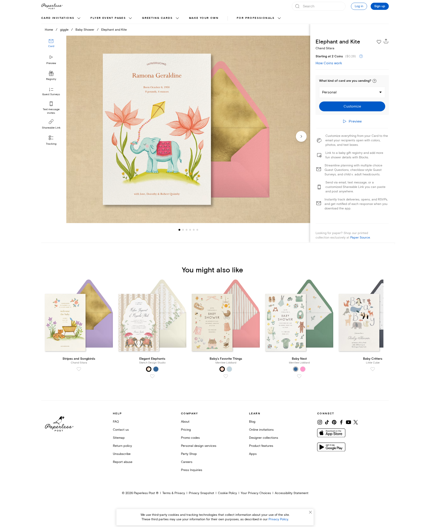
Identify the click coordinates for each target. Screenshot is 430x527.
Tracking (51, 144)
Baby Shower (84, 30)
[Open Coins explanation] (361, 56)
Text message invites (51, 111)
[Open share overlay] (386, 41)
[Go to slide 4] (186, 230)
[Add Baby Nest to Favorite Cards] (299, 376)
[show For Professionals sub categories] (279, 18)
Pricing (186, 430)
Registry (51, 79)
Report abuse (122, 462)
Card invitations (57, 18)
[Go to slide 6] (194, 230)
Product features (261, 446)
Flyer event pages (108, 18)
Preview (51, 63)
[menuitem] (61, 18)
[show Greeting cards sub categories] (177, 18)
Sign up (379, 6)
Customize (352, 106)
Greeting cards (157, 18)
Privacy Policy (278, 519)
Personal (329, 92)
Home (49, 30)
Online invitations (261, 430)
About (185, 422)
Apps (253, 454)
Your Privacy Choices (256, 493)
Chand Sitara (325, 48)
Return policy (122, 446)
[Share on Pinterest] (334, 422)
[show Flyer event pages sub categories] (130, 18)
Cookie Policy (227, 493)
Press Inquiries (191, 470)
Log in (359, 6)
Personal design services (198, 446)
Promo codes (190, 438)
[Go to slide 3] (183, 230)
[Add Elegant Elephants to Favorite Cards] (152, 376)
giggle (64, 30)
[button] (374, 81)
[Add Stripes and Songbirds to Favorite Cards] (79, 369)
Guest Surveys (51, 94)
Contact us (121, 430)
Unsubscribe (122, 454)
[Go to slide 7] (197, 230)
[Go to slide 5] (190, 230)
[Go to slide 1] (179, 230)
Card (51, 46)
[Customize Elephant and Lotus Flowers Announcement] (188, 129)
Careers (186, 462)
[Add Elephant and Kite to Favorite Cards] (379, 42)
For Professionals (256, 18)
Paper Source (360, 237)
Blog (252, 422)
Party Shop (189, 454)
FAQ (116, 422)
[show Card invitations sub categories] (79, 18)
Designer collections (263, 438)
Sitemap (119, 438)
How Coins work (329, 63)
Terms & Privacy (173, 493)
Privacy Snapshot (201, 493)
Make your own (204, 18)
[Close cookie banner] (310, 512)
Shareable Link (51, 127)
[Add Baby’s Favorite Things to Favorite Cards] (225, 376)
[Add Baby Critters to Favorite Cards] (372, 369)
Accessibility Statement (291, 493)
